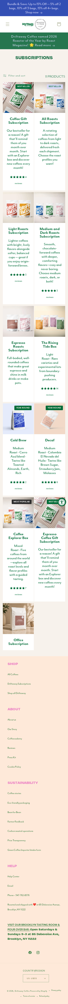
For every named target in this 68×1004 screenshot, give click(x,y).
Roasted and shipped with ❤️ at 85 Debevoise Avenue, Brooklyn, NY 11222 (34, 907)
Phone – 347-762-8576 (18, 895)
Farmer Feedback (16, 821)
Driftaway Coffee (22, 991)
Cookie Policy (14, 766)
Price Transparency (17, 840)
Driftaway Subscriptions (19, 683)
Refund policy (44, 996)
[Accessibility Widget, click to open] (62, 502)
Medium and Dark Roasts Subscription (50, 232)
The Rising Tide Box (49, 345)
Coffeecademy (15, 738)
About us (12, 719)
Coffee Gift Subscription (18, 121)
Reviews (11, 748)
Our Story (12, 729)
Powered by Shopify (38, 991)
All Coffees (13, 674)
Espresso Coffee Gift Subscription (50, 538)
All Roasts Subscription (50, 121)
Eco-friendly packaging (19, 802)
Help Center (13, 876)
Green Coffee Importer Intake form (24, 850)
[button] (7, 24)
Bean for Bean (14, 812)
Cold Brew (18, 440)
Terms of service (29, 996)
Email (10, 885)
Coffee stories (14, 793)
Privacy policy (56, 990)
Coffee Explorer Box (18, 536)
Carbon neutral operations (20, 831)
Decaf (49, 440)
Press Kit (12, 757)
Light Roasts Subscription (18, 231)
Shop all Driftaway (17, 693)
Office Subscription (18, 642)
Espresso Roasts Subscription (18, 346)
